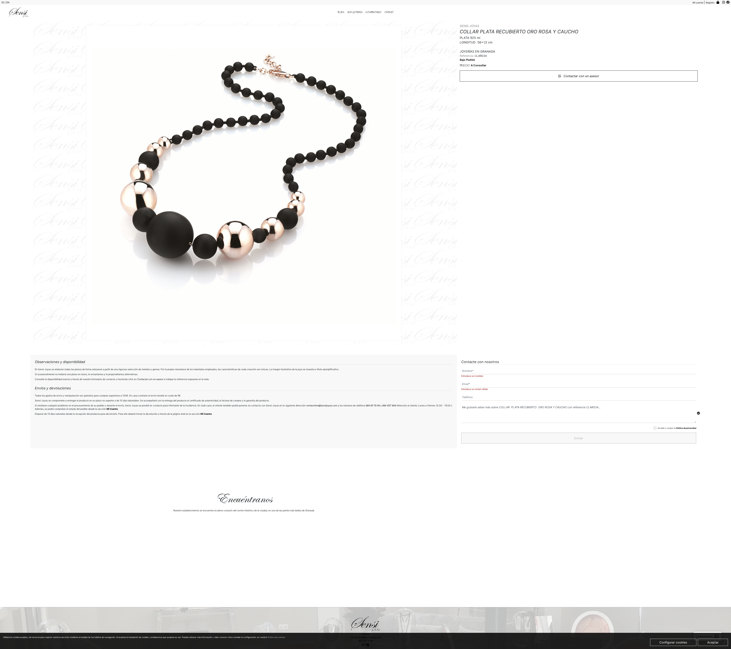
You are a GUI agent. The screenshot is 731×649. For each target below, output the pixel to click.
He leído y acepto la (677, 428)
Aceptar (713, 642)
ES (3, 2)
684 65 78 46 (373, 405)
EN (7, 2)
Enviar (578, 438)
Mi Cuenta (112, 408)
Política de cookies (276, 637)
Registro (710, 2)
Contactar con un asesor (581, 76)
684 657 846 (389, 405)
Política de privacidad (686, 428)
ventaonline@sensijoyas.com (321, 405)
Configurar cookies (673, 642)
